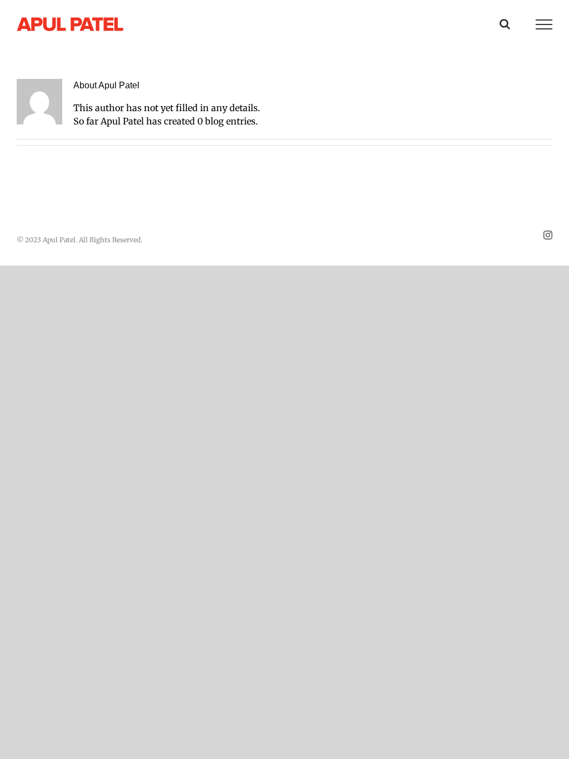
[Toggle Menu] (544, 24)
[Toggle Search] (505, 23)
